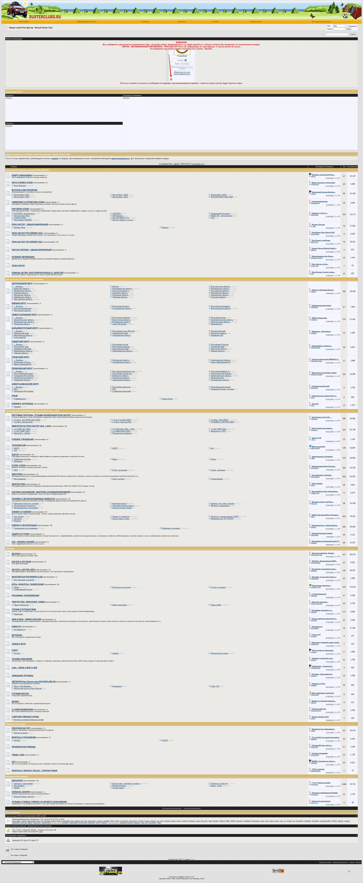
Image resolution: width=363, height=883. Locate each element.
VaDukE (340, 821)
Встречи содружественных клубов (29, 720)
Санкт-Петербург (119, 324)
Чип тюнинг (19, 516)
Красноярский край (120, 349)
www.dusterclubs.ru (340, 862)
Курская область (21, 293)
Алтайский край (217, 347)
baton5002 (66, 821)
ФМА (159, 823)
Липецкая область (120, 293)
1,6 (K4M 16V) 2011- (22, 429)
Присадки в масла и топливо (26, 503)
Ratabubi (247, 821)
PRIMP (232, 821)
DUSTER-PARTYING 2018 (222, 197)
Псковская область (22, 324)
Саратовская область (121, 380)
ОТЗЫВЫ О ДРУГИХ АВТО (222, 422)
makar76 (185, 821)
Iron (158, 821)
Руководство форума (192, 808)
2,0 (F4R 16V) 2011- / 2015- (123, 429)
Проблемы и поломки (171, 528)
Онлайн (215, 21)
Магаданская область (23, 335)
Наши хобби (216, 605)
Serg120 (314, 620)
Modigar (314, 543)
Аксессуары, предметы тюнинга (126, 783)
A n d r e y (314, 803)
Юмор (16, 587)
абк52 (313, 731)
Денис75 (104, 823)
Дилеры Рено (19, 227)
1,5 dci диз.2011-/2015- (121, 420)
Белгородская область (220, 286)
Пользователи (255, 21)
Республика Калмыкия (220, 306)
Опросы (165, 227)
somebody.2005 (325, 821)
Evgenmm (314, 784)
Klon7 (313, 485)
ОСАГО (165, 740)
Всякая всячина (119, 786)
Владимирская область (122, 289)
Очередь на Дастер (219, 783)
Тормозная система (22, 459)
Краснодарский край (22, 308)
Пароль (330, 29)
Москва (115, 286)
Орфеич (314, 320)
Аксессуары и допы (120, 519)
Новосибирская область (122, 351)
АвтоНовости (19, 629)
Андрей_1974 (316, 587)
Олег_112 (144, 823)
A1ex (14, 821)
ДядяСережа (315, 347)
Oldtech (222, 821)
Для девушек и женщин (24, 580)
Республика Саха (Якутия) (123, 331)
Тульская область (218, 297)
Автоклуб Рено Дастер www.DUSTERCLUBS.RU (27, 170)
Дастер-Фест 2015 (218, 195)
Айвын (30, 823)
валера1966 (73, 823)
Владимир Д (315, 203)
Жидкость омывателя (220, 506)
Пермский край (217, 378)
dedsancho (16, 840)
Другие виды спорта (219, 653)
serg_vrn (283, 821)
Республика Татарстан (121, 373)
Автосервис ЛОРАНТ (23, 220)
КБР (16, 389)
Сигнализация (217, 479)
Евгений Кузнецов (126, 823)
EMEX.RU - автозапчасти (222, 216)
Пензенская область (121, 378)
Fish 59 (140, 821)
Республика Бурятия (219, 344)
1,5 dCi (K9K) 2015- (22, 431)
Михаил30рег (316, 771)
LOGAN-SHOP (20, 218)
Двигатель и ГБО (218, 431)
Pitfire (228, 821)
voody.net (23, 823)
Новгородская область (220, 322)
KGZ (312, 405)
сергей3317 (152, 823)
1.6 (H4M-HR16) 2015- (121, 431)
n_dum (313, 226)
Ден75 (98, 823)
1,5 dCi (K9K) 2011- (219, 429)
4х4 (15, 450)
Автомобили (19, 786)
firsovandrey (133, 821)
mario (198, 821)
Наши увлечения (119, 605)
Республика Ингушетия (221, 387)
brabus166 (92, 821)
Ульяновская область (220, 380)
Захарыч (314, 419)
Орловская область (22, 295)
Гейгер (313, 291)
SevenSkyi (299, 821)
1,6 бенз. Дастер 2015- (122, 422)
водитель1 (315, 468)
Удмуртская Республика (221, 373)
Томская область (21, 353)
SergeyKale (315, 234)
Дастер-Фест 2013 (120, 197)
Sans (267, 821)
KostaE (166, 821)
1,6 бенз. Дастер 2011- (23, 422)
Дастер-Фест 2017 (21, 195)
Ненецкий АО (216, 324)
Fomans (147, 821)
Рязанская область (120, 295)
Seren (277, 821)
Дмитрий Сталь (316, 361)
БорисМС (65, 823)
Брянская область (21, 289)
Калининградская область (222, 320)
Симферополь (20, 399)
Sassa (272, 821)
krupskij (173, 821)
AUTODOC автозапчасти (24, 214)
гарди (313, 718)
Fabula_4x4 (315, 493)
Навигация (18, 614)
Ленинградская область (24, 322)
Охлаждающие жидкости (24, 506)
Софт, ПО (215, 686)
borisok (77, 821)
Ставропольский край (121, 391)
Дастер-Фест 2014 (21, 197)
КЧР (114, 389)
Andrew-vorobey (317, 258)
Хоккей (115, 653)
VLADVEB (15, 823)
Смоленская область (220, 295)
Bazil (72, 821)
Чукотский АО (20, 337)
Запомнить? (353, 26)
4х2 (212, 448)
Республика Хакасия (121, 347)
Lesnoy (178, 821)
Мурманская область (121, 322)
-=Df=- (313, 439)
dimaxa (313, 527)
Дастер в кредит (21, 733)
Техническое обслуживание (26, 528)
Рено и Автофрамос (22, 686)
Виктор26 (314, 388)
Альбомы (145, 21)
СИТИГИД (116, 214)
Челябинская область (121, 362)
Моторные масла (119, 503)
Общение (10, 548)
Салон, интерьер (218, 470)
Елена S (314, 676)
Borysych (84, 821)
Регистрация (24, 21)
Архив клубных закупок (24, 797)
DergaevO (314, 794)
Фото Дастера (20, 185)
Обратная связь (325, 862)
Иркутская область (219, 349)
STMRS (334, 821)
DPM (111, 821)
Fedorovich (315, 184)
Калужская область (120, 291)
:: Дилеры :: (19, 286)
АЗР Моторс (117, 216)
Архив (352, 862)
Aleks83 (314, 571)
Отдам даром (118, 788)
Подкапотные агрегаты (122, 433)
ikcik (25, 840)
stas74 (313, 194)
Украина (17, 407)
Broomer (17, 521)
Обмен (17, 788)
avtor (313, 397)
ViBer (313, 458)
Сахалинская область (121, 335)
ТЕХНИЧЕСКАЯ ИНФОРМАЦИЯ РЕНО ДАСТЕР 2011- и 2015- (33, 411)
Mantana (314, 596)
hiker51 (313, 250)
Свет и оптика (118, 479)
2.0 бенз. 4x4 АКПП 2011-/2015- (27, 420)
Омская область (218, 351)
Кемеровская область (23, 351)
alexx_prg (40, 821)
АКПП (114, 448)
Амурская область (219, 333)
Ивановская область (22, 291)
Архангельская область (24, 320)
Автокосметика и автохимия (26, 508)
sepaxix (313, 652)
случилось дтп (197, 164)
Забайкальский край (22, 349)
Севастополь (167, 399)
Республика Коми (218, 318)
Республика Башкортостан (123, 371)
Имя (328, 26)
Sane (313, 516)
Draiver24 (314, 747)
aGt (312, 274)
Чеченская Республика (23, 391)
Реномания (117, 686)
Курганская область (120, 360)
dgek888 (106, 821)
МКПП (16, 448)
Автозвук (18, 519)
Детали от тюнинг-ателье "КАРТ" (225, 516)
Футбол (17, 653)
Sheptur (313, 333)
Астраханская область (122, 308)
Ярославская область (23, 299)
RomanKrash (255, 821)
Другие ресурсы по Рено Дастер (28, 688)
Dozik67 (314, 636)
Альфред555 (46, 823)
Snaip (33, 840)
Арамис (314, 685)
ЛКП (16, 470)
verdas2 (347, 821)
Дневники (182, 21)
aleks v (19, 821)
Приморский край (21, 333)
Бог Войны (315, 628)
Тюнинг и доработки (120, 516)
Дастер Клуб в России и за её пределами (25, 279)
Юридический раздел (16, 724)
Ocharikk (215, 821)
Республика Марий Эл (220, 371)
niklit (209, 821)
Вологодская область (121, 320)
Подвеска (18, 461)
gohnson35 (315, 695)
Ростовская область (22, 310)
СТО (213, 218)
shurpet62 (315, 821)
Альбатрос (37, 823)
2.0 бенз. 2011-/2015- (219, 420)
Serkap (289, 821)
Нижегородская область (221, 376)
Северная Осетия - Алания (222, 389)
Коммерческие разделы (17, 776)
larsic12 (313, 660)
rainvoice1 (239, 821)
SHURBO (307, 821)
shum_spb (314, 266)
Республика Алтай (120, 344)
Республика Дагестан (121, 387)
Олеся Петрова (316, 604)
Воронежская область (220, 289)
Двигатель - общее (22, 433)
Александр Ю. (316, 710)
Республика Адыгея (120, 306)
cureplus (99, 821)
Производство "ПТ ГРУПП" (222, 519)
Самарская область (22, 380)
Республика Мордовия (23, 373)
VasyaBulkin (315, 477)
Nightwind (314, 307)
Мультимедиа (20, 479)
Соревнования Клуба (23, 589)
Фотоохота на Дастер (121, 587)
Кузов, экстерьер (119, 470)
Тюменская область (22, 362)
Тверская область (119, 297)
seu (294, 821)
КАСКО (17, 740)
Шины (114, 459)
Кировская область (120, 376)
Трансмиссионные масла (123, 506)
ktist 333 (314, 503)
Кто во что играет (218, 587)
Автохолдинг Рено (22, 216)
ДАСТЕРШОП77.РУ (120, 218)
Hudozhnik (314, 578)
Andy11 (59, 821)
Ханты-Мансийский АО (220, 362)
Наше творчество (21, 605)
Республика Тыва (21, 347)
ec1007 (116, 821)
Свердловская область (221, 360)
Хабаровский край (120, 333)
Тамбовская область (22, 297)
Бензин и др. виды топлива (222, 503)
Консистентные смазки (122, 508)
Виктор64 (91, 823)
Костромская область (220, 291)
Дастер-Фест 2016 (120, 195)
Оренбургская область (23, 378)
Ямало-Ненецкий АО (22, 364)
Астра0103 (315, 755)
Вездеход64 (83, 823)
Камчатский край (218, 331)
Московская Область (220, 293)
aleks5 (24, 821)
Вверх (358, 862)
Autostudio (314, 215)
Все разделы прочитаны (321, 21)
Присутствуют (11, 816)
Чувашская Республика (24, 376)
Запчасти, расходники (23, 783)
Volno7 (313, 176)
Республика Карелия (121, 318)
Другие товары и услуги (122, 220)
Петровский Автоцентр (220, 214)
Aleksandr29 (315, 448)
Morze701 (314, 242)
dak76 (176, 164)
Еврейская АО (217, 335)
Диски (213, 459)
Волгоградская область (221, 308)
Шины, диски (216, 786)
